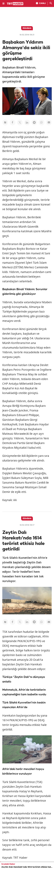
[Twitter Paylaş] (20, 122)
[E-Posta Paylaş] (49, 122)
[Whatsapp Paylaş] (41, 122)
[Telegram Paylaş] (34, 122)
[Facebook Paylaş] (12, 122)
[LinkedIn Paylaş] (27, 122)
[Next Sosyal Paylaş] (5, 122)
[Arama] (51, 3)
